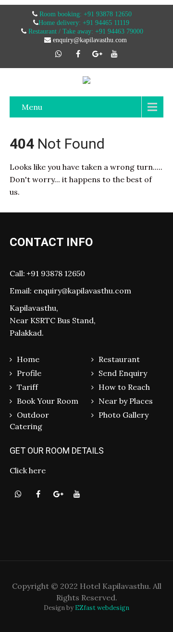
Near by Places (126, 401)
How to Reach (124, 387)
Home (28, 359)
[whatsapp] (58, 53)
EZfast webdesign (102, 608)
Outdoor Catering (29, 420)
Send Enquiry (123, 373)
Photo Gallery (123, 415)
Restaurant (119, 359)
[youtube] (114, 53)
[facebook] (77, 53)
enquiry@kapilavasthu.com (82, 290)
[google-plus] (97, 53)
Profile (29, 373)
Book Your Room (47, 401)
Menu (32, 107)
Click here (28, 470)
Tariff (27, 387)
